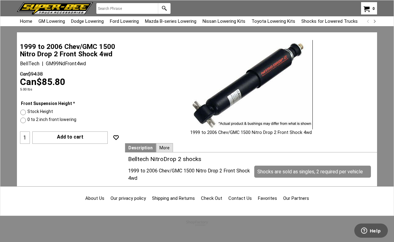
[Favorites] (116, 137)
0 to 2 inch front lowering (51, 119)
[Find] (164, 8)
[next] (374, 21)
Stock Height (40, 111)
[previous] (368, 21)
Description (140, 147)
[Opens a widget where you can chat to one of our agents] (371, 231)
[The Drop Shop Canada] (55, 8)
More (164, 147)
